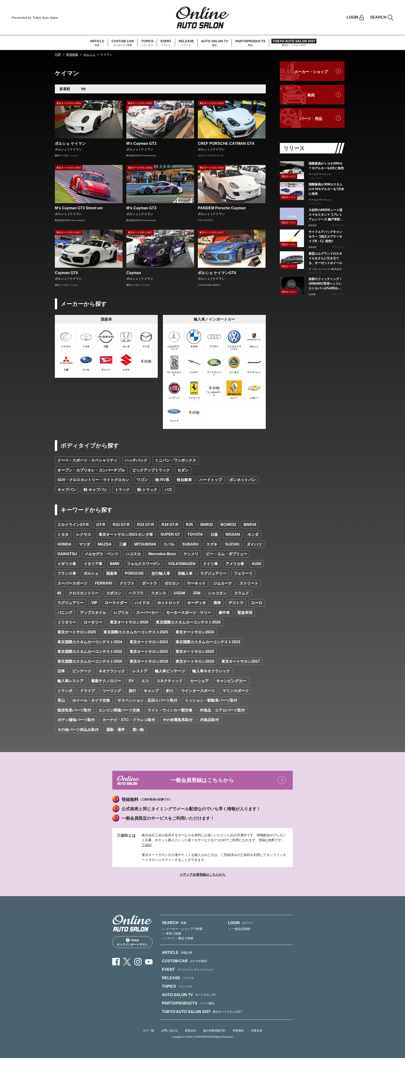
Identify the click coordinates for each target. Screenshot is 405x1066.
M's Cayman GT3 (141, 143)
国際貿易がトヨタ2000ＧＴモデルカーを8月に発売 (326, 166)
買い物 (138, 730)
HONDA (64, 544)
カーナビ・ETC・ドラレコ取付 (128, 720)
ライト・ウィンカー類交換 (169, 710)
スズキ (212, 544)
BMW (114, 564)
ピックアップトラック (151, 470)
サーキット (196, 583)
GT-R (100, 525)
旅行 (132, 691)
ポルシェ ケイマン (70, 143)
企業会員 (256, 1030)
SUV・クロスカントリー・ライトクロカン (93, 480)
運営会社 (190, 1030)
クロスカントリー (84, 593)
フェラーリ (243, 573)
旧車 (61, 671)
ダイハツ (254, 544)
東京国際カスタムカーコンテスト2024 (89, 642)
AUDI (256, 564)
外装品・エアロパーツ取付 (222, 710)
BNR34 (250, 525)
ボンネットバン (242, 480)
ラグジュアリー (213, 573)
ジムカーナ (222, 583)
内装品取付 (209, 720)
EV (131, 681)
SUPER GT (170, 534)
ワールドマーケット (320, 174)
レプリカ (121, 613)
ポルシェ (89, 54)
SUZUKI (232, 544)
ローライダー (116, 603)
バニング (64, 613)
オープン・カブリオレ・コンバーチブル (91, 470)
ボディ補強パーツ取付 (76, 720)
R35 (189, 525)
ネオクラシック (112, 671)
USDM (179, 593)
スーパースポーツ (72, 583)
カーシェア (199, 681)
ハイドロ (142, 603)
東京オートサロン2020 (195, 651)
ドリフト (127, 583)
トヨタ (63, 534)
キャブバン (66, 490)
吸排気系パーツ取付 (74, 710)
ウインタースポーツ (198, 691)
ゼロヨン (172, 583)
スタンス (158, 593)
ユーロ (256, 603)
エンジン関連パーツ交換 (119, 710)
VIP (94, 603)
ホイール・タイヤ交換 (91, 700)
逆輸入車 (185, 573)
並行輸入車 (160, 573)
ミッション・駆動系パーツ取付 (211, 700)
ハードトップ (210, 480)
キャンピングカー (231, 681)
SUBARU (190, 544)
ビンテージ (81, 671)
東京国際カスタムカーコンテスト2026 (188, 622)
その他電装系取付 (178, 720)
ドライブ (87, 691)
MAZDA (105, 544)
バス (168, 490)
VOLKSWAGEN (181, 564)
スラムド (241, 593)
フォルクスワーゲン (144, 564)
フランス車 (66, 573)
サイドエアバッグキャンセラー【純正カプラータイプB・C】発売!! (325, 236)
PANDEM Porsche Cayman (222, 208)
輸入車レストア (70, 681)
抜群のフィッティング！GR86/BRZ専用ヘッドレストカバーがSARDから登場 (325, 284)
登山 (61, 700)
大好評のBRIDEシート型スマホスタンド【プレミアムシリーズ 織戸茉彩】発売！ (326, 215)
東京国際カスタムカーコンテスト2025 (135, 632)
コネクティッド (169, 681)
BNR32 (206, 525)
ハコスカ (133, 554)
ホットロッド (168, 603)
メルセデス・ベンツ (101, 554)
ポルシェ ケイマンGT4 (217, 273)
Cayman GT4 (66, 273)
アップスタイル (93, 613)
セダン (183, 470)
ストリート (249, 583)
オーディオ (196, 603)
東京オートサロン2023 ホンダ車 (126, 534)
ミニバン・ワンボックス (175, 460)
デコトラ (236, 603)
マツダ (84, 544)
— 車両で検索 (171, 933)
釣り (170, 691)
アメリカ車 (234, 564)
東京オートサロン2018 (149, 661)
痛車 (217, 603)
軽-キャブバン (95, 490)
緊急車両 (244, 613)
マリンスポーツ (235, 691)
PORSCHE (134, 573)
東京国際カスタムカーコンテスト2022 (89, 651)
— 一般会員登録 (239, 928)
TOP (58, 54)
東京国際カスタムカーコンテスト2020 (89, 661)
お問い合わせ (169, 1030)
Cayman (133, 273)
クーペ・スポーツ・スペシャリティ (87, 460)
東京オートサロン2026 (129, 622)
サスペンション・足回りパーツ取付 (147, 700)
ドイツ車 (210, 564)
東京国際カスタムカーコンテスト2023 (208, 642)
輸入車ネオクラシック (211, 671)
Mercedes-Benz (162, 554)
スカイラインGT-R (73, 525)
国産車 (111, 573)
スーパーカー (147, 613)
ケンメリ (191, 554)
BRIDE (313, 225)
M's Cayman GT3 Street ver (79, 208)
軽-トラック (147, 490)
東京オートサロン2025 (76, 632)
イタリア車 (93, 564)
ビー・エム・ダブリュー (226, 554)
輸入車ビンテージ (170, 671)
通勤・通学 (115, 730)
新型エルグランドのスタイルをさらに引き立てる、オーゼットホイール (325, 258)
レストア (139, 671)
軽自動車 (184, 480)
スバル (169, 544)
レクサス (83, 534)
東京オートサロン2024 (195, 632)
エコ (145, 681)
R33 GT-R (145, 525)
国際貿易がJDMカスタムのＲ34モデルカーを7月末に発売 (326, 189)
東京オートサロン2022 (149, 651)
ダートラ (149, 583)
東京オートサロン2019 (195, 661)
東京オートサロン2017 (240, 661)
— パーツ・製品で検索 (177, 938)
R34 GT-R (169, 525)
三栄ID (147, 845)
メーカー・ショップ (311, 72)
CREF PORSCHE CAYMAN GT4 (226, 143)
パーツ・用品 (311, 119)
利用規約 (238, 1030)
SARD (312, 294)
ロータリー (93, 622)
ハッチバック (136, 460)
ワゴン (142, 480)
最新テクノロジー (106, 681)
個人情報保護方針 (214, 1030)
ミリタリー (66, 622)
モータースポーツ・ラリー (188, 613)
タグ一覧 (148, 1030)
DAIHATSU (67, 554)
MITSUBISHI (145, 544)
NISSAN (232, 534)
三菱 (123, 544)
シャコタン (217, 593)
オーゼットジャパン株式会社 (325, 269)
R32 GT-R (121, 525)
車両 (311, 95)
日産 (214, 534)
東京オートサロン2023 (149, 642)
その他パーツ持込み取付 (78, 730)
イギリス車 (66, 564)
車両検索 (72, 54)
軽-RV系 (162, 480)
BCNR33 (228, 525)
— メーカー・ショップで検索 (182, 928)
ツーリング (111, 691)
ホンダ (253, 534)
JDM (196, 593)
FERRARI (103, 583)
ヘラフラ (136, 593)
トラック (122, 490)
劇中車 (224, 613)
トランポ (64, 691)
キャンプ (151, 691)
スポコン (113, 593)
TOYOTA (195, 534)
